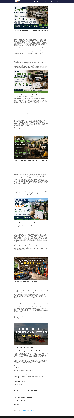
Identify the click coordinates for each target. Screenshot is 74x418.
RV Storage (25, 31)
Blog (59, 1)
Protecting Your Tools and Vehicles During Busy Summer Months (30, 160)
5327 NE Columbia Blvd (23, 410)
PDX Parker (16, 223)
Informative (34, 31)
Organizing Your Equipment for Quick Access (25, 281)
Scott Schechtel (17, 31)
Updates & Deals (40, 1)
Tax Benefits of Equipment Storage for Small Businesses (28, 95)
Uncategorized (43, 31)
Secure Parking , (38, 31)
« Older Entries (16, 414)
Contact (56, 1)
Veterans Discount (51, 1)
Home (35, 1)
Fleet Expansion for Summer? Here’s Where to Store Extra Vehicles (31, 30)
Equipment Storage (29, 31)
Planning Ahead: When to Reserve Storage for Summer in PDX (30, 222)
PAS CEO (16, 96)
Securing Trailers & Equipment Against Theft (25, 347)
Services (45, 1)
